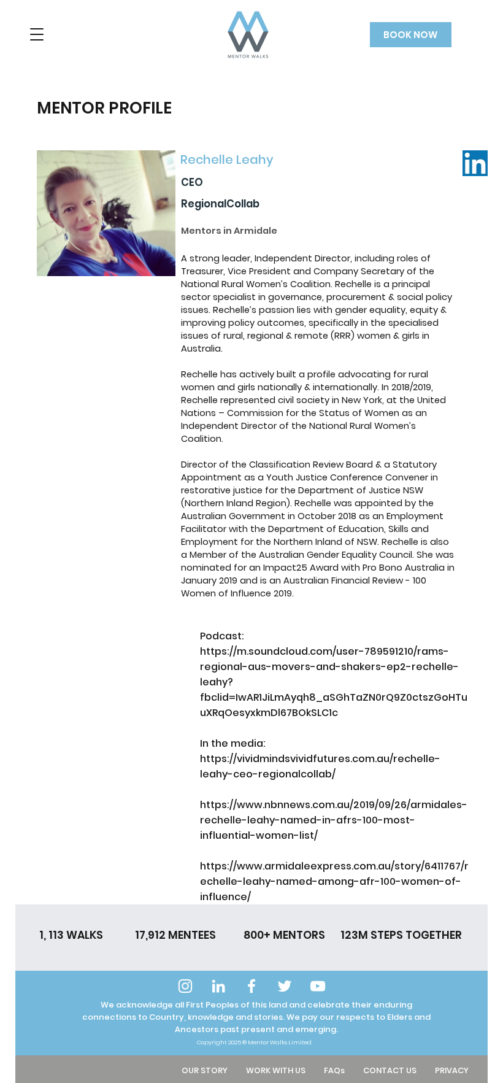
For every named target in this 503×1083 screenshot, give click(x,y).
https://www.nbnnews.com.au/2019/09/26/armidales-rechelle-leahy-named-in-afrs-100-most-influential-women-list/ (333, 820)
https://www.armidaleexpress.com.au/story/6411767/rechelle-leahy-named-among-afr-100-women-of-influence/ (334, 881)
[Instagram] (185, 986)
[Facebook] (251, 986)
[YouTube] (318, 986)
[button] (37, 34)
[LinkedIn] (218, 986)
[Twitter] (284, 986)
